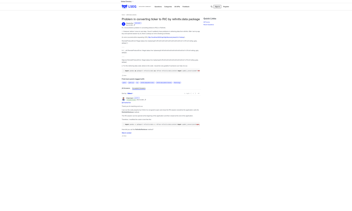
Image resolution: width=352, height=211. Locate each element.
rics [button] (137, 82)
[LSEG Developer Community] (136, 6)
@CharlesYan (126, 102)
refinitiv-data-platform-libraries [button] (164, 82)
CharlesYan (129, 23)
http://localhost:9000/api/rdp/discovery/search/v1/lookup (166, 37)
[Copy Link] (134, 25)
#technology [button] (177, 82)
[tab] (126, 88)
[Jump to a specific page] (198, 93)
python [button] (124, 82)
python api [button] (131, 82)
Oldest (129, 93)
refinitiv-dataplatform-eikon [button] (147, 82)
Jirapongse (129, 98)
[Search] (211, 6)
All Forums (206, 22)
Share (124, 76)
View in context (126, 133)
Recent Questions (208, 24)
